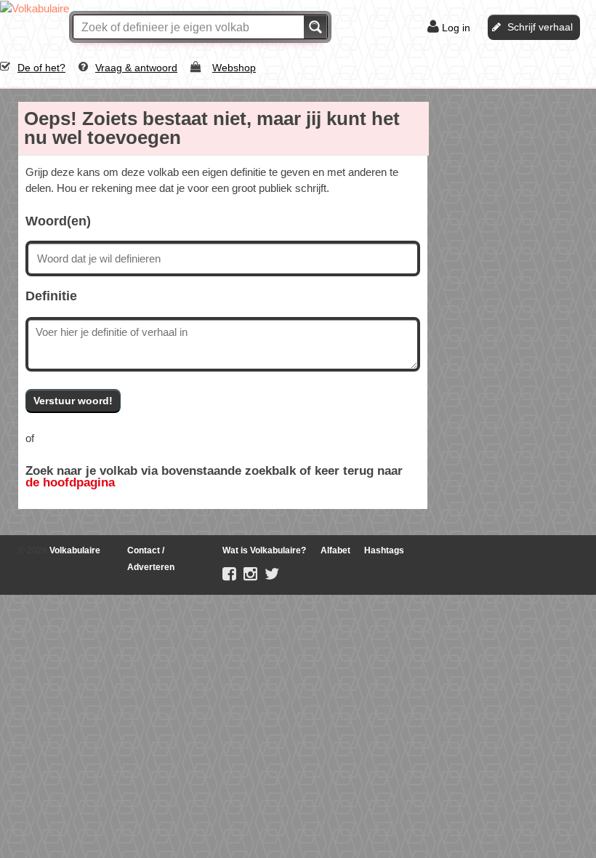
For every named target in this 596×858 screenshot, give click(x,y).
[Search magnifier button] (315, 27)
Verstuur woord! (73, 400)
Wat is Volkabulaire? (264, 550)
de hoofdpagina (70, 482)
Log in (456, 27)
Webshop (234, 67)
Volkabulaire (73, 550)
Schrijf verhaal (540, 27)
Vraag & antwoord (136, 67)
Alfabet (335, 550)
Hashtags (384, 550)
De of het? (41, 67)
